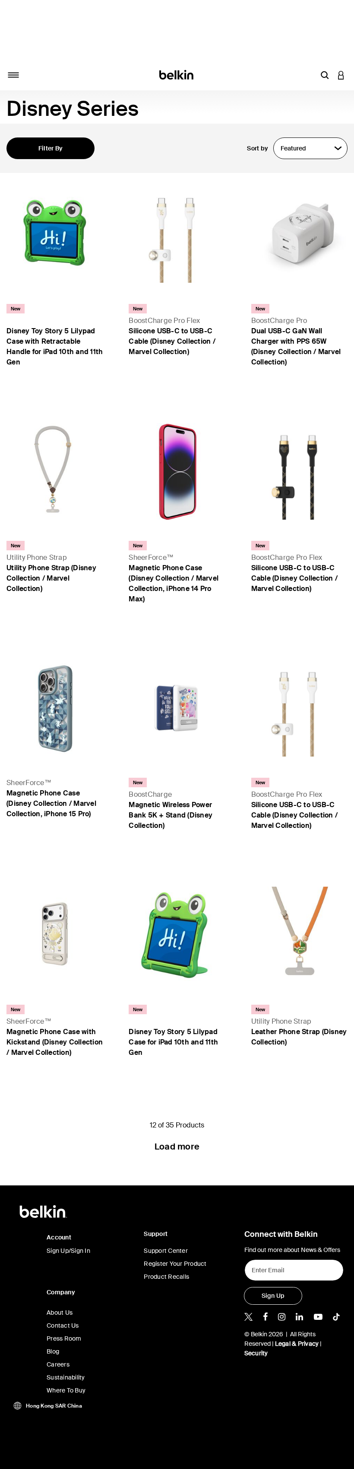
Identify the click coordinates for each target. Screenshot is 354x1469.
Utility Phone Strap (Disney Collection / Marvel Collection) (51, 578)
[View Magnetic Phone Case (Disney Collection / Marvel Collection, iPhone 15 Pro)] (54, 708)
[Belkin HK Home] (177, 74)
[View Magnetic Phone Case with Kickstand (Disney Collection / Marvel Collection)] (54, 935)
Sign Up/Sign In (68, 1251)
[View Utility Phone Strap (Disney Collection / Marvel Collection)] (54, 471)
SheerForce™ (151, 557)
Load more (177, 1146)
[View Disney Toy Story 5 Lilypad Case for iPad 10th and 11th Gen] (177, 935)
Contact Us (63, 1325)
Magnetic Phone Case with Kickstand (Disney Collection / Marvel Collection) (54, 1042)
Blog (53, 1351)
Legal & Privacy (297, 1344)
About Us (60, 1312)
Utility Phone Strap (36, 557)
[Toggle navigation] (13, 75)
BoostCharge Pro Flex (164, 320)
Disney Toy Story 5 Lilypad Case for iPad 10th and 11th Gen (173, 1042)
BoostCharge (150, 794)
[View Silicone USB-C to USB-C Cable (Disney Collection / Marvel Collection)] (177, 234)
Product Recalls (166, 1277)
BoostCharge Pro (279, 320)
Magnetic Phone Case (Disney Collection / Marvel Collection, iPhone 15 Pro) (51, 803)
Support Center (166, 1251)
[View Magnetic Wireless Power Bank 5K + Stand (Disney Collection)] (177, 708)
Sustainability (66, 1377)
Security (256, 1353)
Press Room (64, 1338)
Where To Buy (66, 1390)
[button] (325, 74)
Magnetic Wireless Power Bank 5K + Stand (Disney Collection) (170, 815)
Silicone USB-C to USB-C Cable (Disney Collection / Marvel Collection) (172, 341)
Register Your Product (175, 1264)
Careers (58, 1364)
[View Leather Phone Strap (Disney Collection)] (299, 935)
